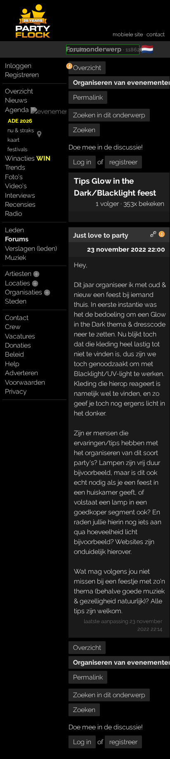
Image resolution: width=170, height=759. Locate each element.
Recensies (20, 204)
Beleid (14, 354)
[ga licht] (158, 50)
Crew (13, 327)
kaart (13, 140)
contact (155, 34)
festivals (17, 149)
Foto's (14, 177)
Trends (15, 167)
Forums (16, 239)
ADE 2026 (20, 121)
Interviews (20, 195)
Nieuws (16, 100)
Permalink (88, 97)
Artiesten (18, 274)
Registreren (22, 75)
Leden (14, 230)
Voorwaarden (25, 382)
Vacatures (20, 336)
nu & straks (20, 130)
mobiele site (128, 34)
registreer (123, 162)
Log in (82, 162)
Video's (16, 186)
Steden (15, 301)
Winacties (27, 158)
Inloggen (18, 66)
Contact (16, 318)
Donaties (18, 345)
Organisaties (23, 292)
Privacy (16, 391)
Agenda (17, 110)
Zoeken (84, 130)
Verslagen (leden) (31, 248)
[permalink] (153, 235)
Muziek (15, 258)
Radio (13, 213)
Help (12, 364)
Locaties (17, 283)
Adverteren (21, 373)
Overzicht (19, 91)
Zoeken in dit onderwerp (109, 115)
